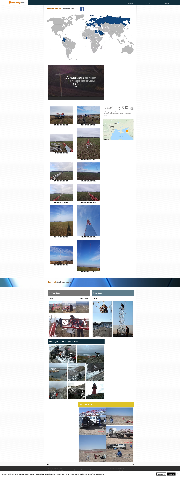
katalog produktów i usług (56, 470)
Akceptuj (171, 474)
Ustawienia (161, 474)
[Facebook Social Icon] (82, 9)
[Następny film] (100, 80)
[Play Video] (75, 84)
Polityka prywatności (98, 474)
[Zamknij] (178, 474)
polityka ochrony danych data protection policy (117, 469)
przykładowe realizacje (55, 468)
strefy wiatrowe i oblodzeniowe (88, 470)
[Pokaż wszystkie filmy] (76, 98)
